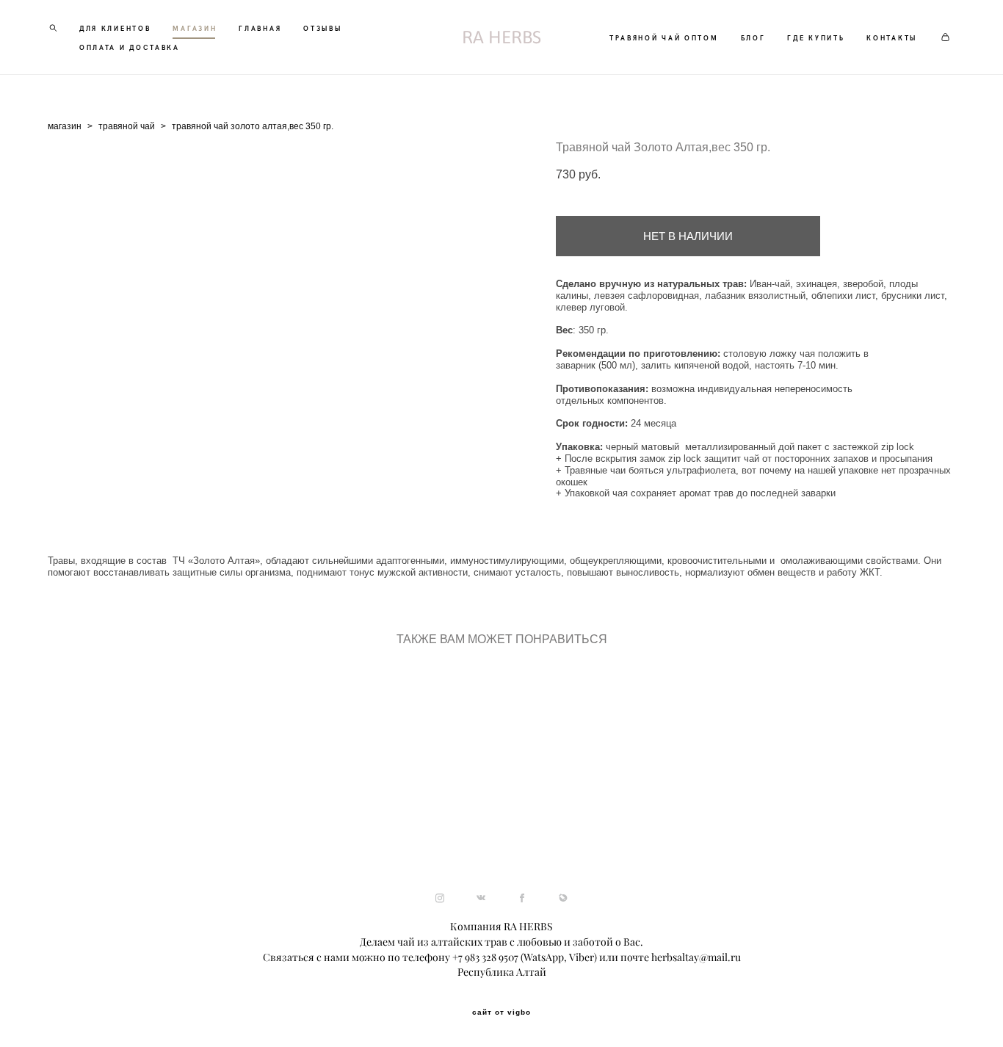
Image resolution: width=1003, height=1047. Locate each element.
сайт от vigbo (501, 1012)
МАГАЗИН (195, 27)
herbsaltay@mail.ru (696, 957)
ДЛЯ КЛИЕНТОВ (115, 27)
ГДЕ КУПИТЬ (815, 37)
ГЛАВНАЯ (260, 27)
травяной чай (126, 126)
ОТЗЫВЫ (322, 27)
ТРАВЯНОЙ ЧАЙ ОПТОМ (664, 37)
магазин (65, 126)
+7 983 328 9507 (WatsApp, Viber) (524, 957)
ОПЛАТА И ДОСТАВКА (129, 47)
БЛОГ (753, 37)
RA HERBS (501, 37)
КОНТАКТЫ (891, 37)
